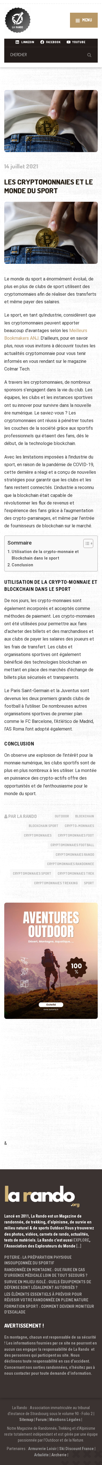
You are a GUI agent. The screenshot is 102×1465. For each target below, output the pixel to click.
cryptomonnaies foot (76, 835)
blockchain (84, 816)
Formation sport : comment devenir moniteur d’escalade (49, 1309)
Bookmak (13, 338)
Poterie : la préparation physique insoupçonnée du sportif (37, 1260)
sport (89, 883)
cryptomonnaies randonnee (70, 864)
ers (26, 338)
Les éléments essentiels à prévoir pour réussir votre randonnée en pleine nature (46, 1297)
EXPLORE (81, 1240)
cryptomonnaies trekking (56, 883)
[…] (78, 1246)
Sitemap (26, 1419)
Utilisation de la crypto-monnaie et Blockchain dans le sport (45, 555)
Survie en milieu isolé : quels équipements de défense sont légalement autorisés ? (47, 1284)
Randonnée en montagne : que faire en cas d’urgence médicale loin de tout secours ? (46, 1272)
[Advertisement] (51, 1087)
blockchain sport (43, 826)
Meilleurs (78, 330)
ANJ (34, 338)
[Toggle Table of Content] (85, 543)
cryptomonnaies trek (76, 873)
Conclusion (28, 565)
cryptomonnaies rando (75, 854)
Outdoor (62, 816)
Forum (41, 1419)
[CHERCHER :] (51, 54)
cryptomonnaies (38, 835)
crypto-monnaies (79, 826)
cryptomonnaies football (72, 845)
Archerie (59, 1455)
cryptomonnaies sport (32, 873)
